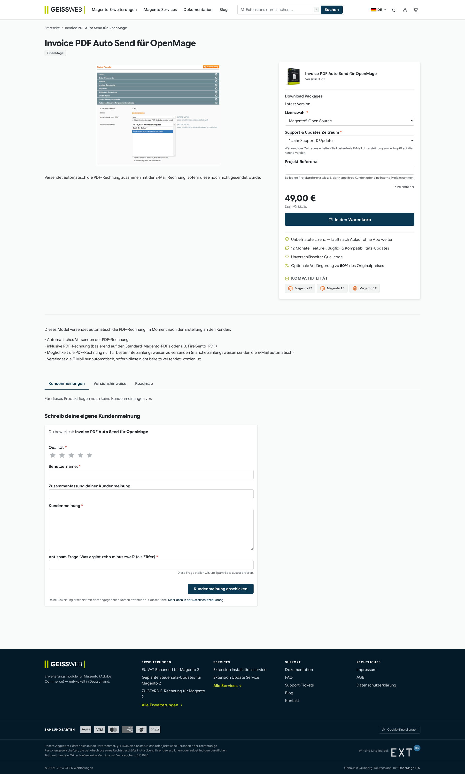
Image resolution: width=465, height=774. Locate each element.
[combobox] (280, 10)
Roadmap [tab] (144, 383)
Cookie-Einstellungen (402, 729)
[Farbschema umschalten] (394, 10)
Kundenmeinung (66, 505)
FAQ (289, 677)
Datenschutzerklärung (376, 685)
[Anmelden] (405, 10)
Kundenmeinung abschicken (221, 589)
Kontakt (292, 700)
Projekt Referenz (301, 161)
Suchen (332, 9)
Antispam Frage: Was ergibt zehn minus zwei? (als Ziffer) (103, 557)
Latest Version (297, 104)
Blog (289, 693)
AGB (360, 677)
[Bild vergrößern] (158, 115)
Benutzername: (64, 466)
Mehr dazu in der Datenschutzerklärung (196, 600)
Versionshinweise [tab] (109, 383)
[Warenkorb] (415, 10)
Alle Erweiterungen (160, 705)
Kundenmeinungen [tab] (66, 383)
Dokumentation (299, 669)
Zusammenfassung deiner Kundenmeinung (89, 486)
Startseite (52, 28)
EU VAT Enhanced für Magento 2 (170, 669)
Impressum (366, 669)
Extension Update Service (236, 677)
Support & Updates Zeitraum (313, 132)
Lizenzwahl (296, 112)
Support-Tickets (299, 685)
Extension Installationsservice (239, 669)
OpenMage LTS (409, 768)
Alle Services (225, 685)
